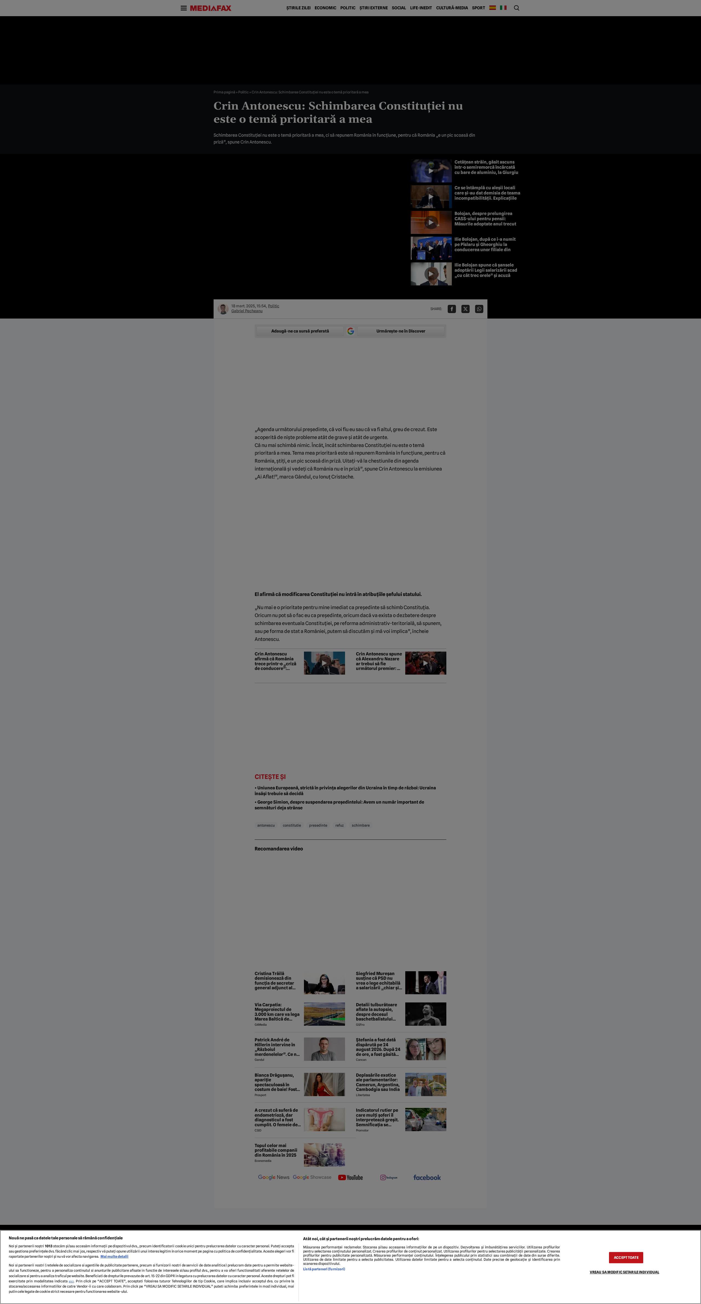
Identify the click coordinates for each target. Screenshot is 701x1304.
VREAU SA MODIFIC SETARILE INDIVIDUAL (624, 1272)
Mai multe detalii (114, 1256)
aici (71, 1281)
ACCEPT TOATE (626, 1258)
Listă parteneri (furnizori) (324, 1269)
